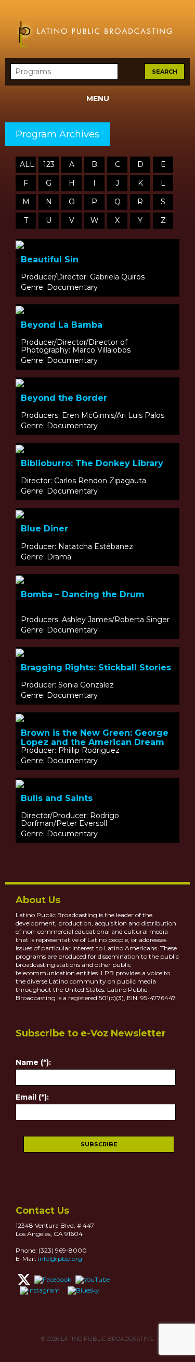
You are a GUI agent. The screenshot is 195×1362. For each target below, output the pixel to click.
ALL (27, 164)
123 (49, 164)
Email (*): (32, 1097)
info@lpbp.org (60, 1258)
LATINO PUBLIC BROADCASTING (106, 1338)
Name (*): (33, 1062)
